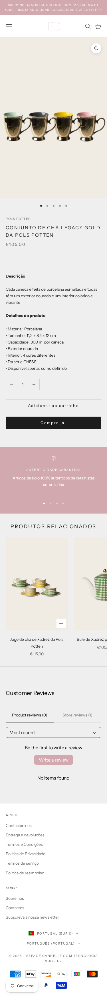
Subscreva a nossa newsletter (32, 917)
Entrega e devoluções (25, 835)
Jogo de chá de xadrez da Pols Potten (36, 642)
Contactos (15, 907)
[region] (53, 474)
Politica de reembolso (25, 872)
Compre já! (53, 422)
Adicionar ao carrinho (53, 405)
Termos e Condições (24, 844)
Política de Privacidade (25, 853)
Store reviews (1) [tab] (77, 715)
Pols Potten (18, 219)
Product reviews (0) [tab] (29, 715)
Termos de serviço (22, 863)
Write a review (53, 760)
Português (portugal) (51, 943)
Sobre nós (15, 898)
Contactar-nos (19, 825)
